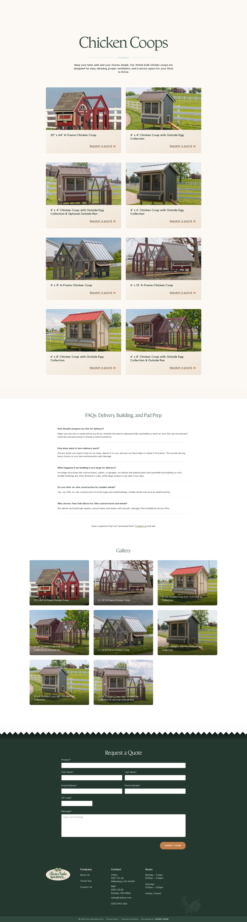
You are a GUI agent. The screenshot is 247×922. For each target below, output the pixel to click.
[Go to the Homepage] (58, 874)
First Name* (67, 772)
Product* (66, 759)
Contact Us (86, 887)
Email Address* (69, 785)
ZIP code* (66, 797)
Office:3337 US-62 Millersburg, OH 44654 (123, 878)
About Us (85, 875)
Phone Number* (133, 785)
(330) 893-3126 (119, 903)
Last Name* (131, 772)
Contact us (141, 526)
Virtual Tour (86, 881)
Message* (66, 811)
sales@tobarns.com (121, 897)
